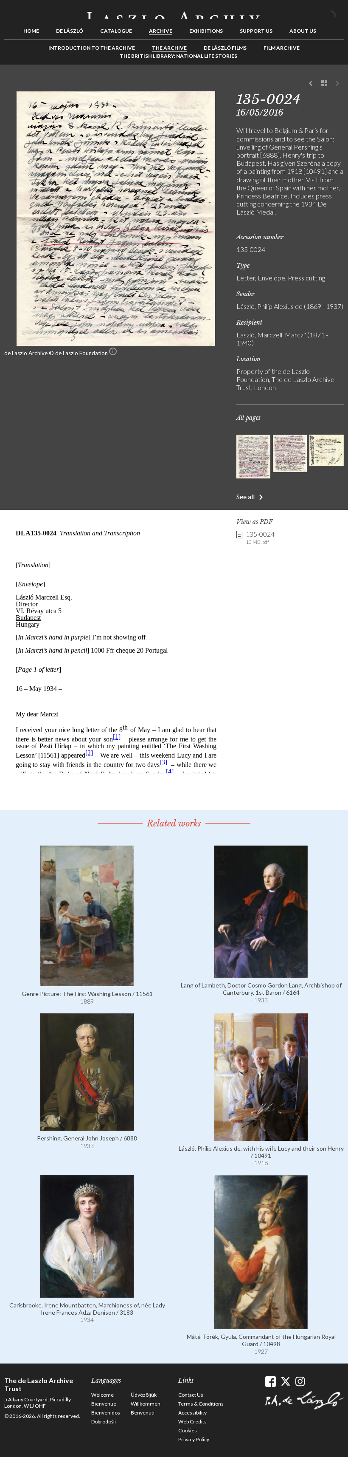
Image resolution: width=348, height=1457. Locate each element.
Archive (160, 31)
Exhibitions (206, 31)
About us (302, 31)
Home (31, 31)
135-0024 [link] (260, 537)
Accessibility (192, 1412)
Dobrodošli (103, 1421)
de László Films (225, 48)
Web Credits (192, 1421)
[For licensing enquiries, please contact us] (113, 353)
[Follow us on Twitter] (285, 1381)
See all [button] (245, 496)
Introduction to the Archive (91, 48)
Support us (256, 31)
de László (69, 31)
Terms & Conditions (201, 1403)
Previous (311, 83)
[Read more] (87, 982)
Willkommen (145, 1403)
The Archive (169, 48)
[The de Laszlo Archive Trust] (174, 11)
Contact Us (190, 1395)
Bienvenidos (105, 1412)
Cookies (187, 1430)
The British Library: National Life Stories (178, 56)
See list (324, 83)
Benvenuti (142, 1412)
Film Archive (282, 48)
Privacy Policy (193, 1439)
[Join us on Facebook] (270, 1381)
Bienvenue (103, 1403)
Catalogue (116, 31)
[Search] (337, 12)
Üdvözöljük (144, 1395)
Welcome (102, 1395)
